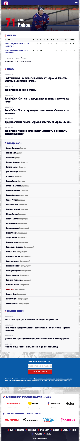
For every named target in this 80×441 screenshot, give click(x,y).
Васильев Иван (16, 223)
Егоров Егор (14, 176)
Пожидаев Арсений (17, 190)
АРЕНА (74, 430)
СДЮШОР (56, 430)
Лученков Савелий (17, 261)
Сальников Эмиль (16, 205)
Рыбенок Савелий (17, 285)
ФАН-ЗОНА (38, 434)
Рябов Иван (15, 289)
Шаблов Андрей (17, 299)
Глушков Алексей (16, 167)
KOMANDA (20, 430)
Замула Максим (16, 238)
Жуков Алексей (16, 233)
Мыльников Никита (18, 266)
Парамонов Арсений (17, 186)
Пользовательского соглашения (44, 379)
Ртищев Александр (17, 195)
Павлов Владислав (17, 275)
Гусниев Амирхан (17, 228)
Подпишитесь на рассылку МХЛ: (39, 361)
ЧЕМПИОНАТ (32, 430)
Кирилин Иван (16, 252)
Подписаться (40, 371)
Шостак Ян (13, 158)
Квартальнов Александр (20, 247)
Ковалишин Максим (18, 256)
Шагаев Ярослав (16, 214)
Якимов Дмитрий (17, 303)
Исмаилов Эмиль (17, 242)
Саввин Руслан (15, 200)
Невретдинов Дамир (18, 271)
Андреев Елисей (17, 219)
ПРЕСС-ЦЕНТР (44, 430)
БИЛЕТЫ (48, 434)
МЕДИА (65, 430)
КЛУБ (11, 430)
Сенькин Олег (16, 294)
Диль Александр (16, 172)
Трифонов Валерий (17, 209)
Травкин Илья (14, 153)
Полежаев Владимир (18, 280)
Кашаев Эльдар (15, 181)
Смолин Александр (16, 148)
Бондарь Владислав (17, 162)
